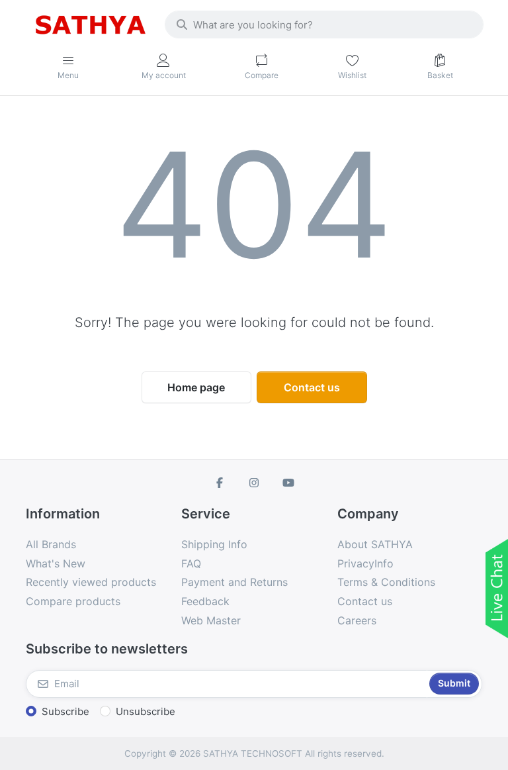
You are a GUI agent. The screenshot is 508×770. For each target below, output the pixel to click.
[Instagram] (254, 482)
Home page (196, 387)
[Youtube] (288, 482)
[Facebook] (220, 482)
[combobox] (324, 24)
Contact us (312, 387)
